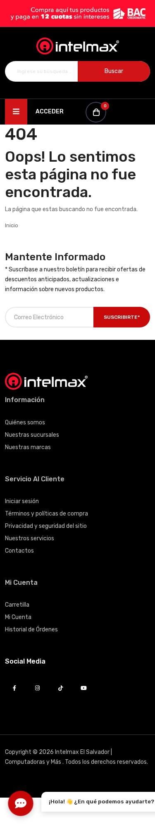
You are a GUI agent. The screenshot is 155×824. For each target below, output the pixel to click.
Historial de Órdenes (31, 629)
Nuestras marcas (28, 447)
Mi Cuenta (18, 617)
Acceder (50, 111)
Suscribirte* (122, 317)
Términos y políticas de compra (46, 513)
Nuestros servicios (29, 538)
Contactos (19, 550)
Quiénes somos (25, 422)
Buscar (114, 71)
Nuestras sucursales (32, 434)
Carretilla (17, 604)
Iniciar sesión (22, 501)
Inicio (11, 225)
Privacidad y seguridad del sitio (46, 526)
